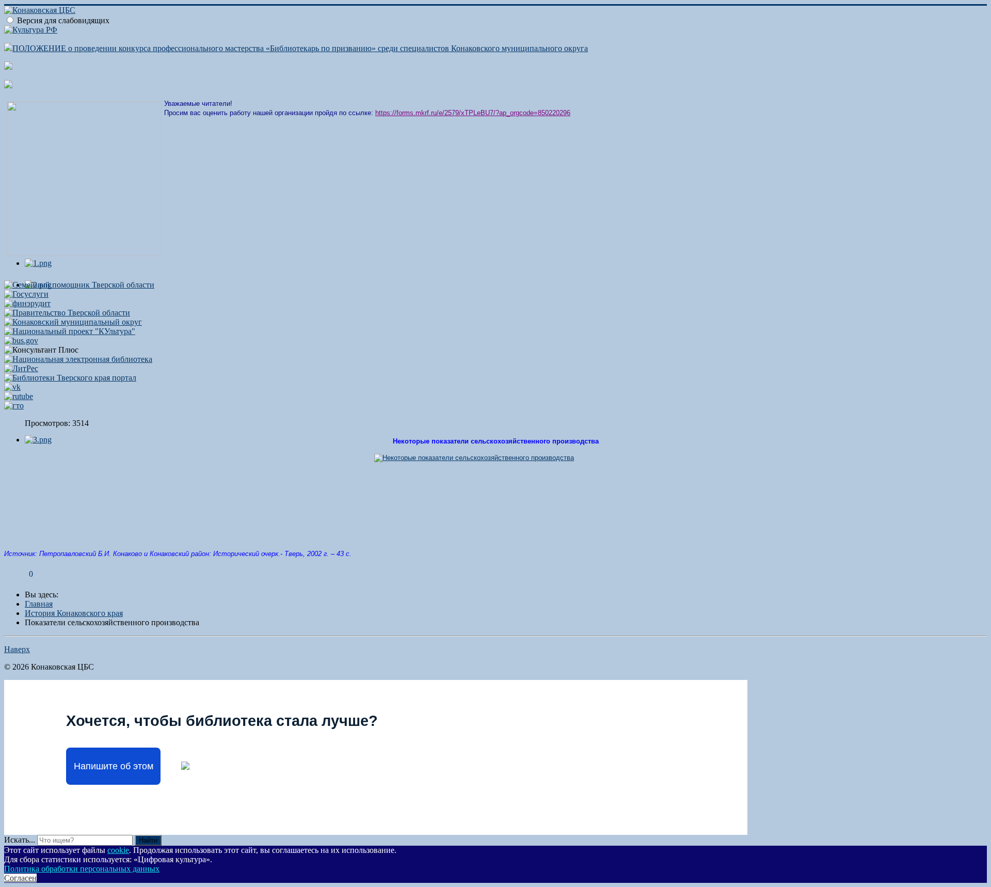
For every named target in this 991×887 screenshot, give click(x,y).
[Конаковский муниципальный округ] (73, 322)
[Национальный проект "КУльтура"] (69, 331)
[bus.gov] (21, 340)
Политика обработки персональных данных (81, 868)
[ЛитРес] (21, 368)
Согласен (20, 878)
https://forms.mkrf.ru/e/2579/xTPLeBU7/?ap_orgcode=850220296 (472, 113)
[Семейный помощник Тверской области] (79, 284)
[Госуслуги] (26, 294)
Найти (148, 840)
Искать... (19, 839)
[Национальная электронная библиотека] (78, 359)
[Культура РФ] (30, 29)
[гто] (14, 405)
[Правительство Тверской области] (67, 312)
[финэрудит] (27, 303)
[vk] (12, 387)
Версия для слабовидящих (63, 20)
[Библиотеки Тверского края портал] (70, 377)
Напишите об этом (113, 766)
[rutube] (18, 396)
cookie (118, 850)
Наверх (17, 649)
